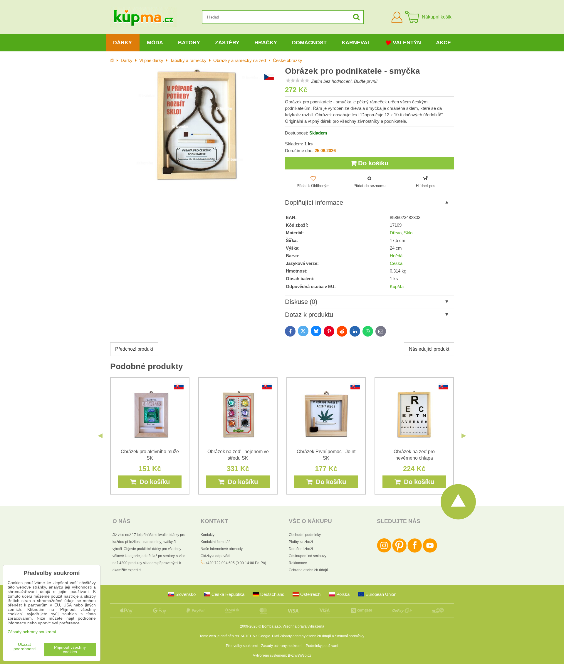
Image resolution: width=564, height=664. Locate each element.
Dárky (122, 43)
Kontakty (207, 535)
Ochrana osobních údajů (308, 570)
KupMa (397, 286)
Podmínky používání (322, 646)
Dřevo (396, 233)
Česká (396, 263)
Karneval (356, 43)
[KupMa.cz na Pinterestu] (399, 551)
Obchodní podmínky (305, 535)
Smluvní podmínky (349, 636)
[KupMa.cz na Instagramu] (384, 551)
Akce (443, 43)
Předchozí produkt (134, 349)
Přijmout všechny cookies (70, 649)
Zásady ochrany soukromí (281, 646)
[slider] (297, 80)
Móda (155, 43)
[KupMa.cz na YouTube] (430, 551)
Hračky (265, 43)
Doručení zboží (301, 549)
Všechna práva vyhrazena (303, 626)
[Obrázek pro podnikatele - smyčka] (195, 124)
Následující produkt (429, 349)
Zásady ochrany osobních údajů (305, 636)
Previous (100, 436)
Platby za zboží (301, 542)
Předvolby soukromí (242, 646)
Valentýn (407, 43)
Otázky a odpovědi (215, 556)
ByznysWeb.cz (299, 655)
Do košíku (372, 163)
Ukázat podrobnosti (25, 646)
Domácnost (309, 43)
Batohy (189, 43)
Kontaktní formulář (215, 542)
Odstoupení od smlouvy (307, 556)
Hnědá (396, 255)
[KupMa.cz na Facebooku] (414, 551)
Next (464, 436)
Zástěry (227, 43)
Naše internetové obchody (222, 549)
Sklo (408, 233)
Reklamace (298, 563)
